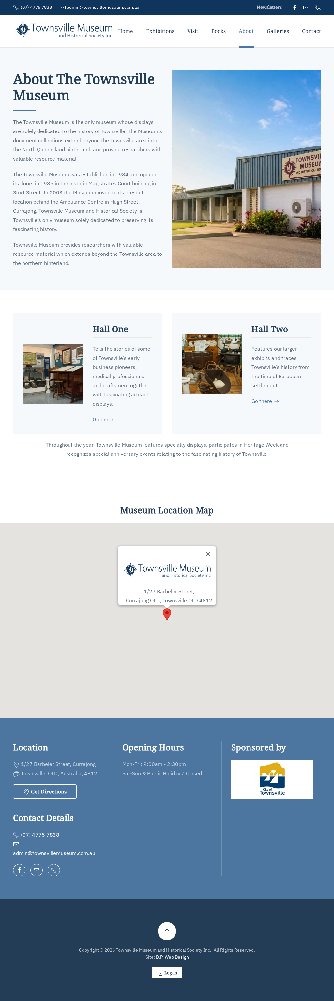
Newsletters (269, 7)
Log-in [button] (170, 973)
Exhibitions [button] (160, 31)
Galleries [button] (278, 31)
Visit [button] (192, 31)
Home (125, 31)
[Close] (208, 554)
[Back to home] (65, 31)
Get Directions (48, 791)
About (246, 31)
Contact (311, 31)
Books (218, 31)
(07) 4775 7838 (36, 7)
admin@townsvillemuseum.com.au (102, 7)
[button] (167, 614)
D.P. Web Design (172, 957)
